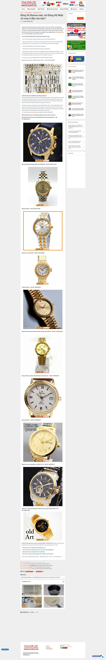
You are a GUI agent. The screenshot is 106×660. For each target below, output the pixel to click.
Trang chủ (48, 645)
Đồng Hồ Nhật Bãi (64, 9)
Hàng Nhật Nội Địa (44, 556)
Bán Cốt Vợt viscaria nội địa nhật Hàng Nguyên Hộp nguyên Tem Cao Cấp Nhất (54, 604)
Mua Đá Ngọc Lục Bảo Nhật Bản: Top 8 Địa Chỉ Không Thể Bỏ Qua (77, 84)
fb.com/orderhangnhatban (47, 549)
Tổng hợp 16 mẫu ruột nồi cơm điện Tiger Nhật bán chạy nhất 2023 (53, 592)
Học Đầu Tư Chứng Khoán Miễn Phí (66, 646)
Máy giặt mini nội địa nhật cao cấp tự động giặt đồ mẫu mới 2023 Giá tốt (31, 604)
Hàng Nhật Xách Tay (37, 12)
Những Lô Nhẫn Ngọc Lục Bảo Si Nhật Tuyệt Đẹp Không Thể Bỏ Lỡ (77, 115)
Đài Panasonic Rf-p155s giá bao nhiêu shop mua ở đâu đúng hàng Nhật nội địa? (31, 591)
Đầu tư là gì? (22, 563)
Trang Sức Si (74, 9)
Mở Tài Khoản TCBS (49, 649)
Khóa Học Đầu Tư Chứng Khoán (25, 568)
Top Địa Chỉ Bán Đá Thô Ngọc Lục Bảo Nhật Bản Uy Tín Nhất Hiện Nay (78, 97)
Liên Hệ (82, 9)
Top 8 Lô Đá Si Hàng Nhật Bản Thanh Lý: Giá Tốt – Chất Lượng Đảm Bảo (78, 78)
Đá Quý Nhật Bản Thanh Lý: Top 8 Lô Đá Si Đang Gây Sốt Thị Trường (78, 71)
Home (24, 9)
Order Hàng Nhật (31, 9)
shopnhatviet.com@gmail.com (38, 547)
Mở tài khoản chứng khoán (24, 565)
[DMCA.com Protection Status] (63, 648)
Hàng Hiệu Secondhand (53, 9)
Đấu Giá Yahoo (42, 9)
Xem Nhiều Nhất (72, 66)
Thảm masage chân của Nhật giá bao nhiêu (32, 112)
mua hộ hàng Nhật (41, 543)
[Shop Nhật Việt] (63, 6)
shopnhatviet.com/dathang (38, 551)
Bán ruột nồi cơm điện (28, 57)
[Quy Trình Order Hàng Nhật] (25, 562)
